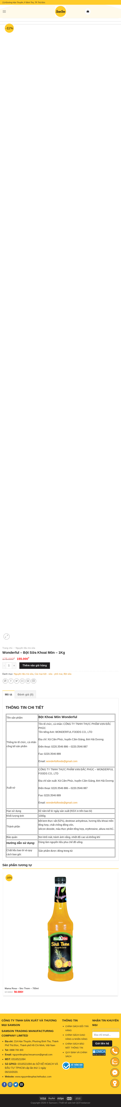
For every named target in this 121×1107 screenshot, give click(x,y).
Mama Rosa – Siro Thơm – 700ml (22, 988)
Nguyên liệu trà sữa (25, 648)
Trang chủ (7, 648)
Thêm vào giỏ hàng (35, 665)
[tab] (8, 694)
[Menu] (4, 11)
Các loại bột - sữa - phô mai (48, 674)
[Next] (14, 635)
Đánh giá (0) (25, 694)
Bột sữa (67, 674)
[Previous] (4, 1003)
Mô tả (8, 694)
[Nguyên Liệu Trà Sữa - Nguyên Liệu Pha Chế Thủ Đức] (60, 11)
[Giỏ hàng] (88, 11)
